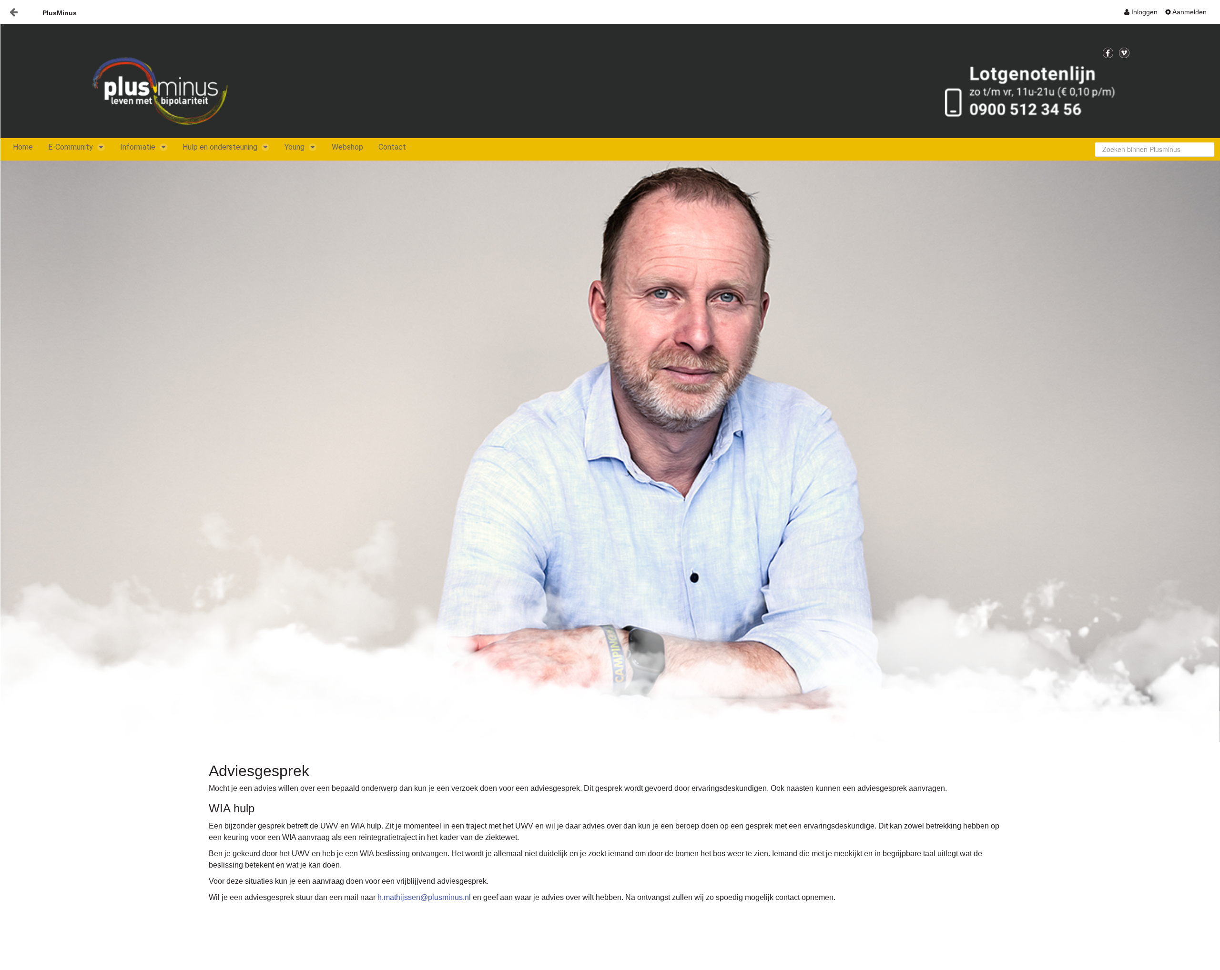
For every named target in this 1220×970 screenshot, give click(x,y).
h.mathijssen (398, 897)
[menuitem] (1140, 12)
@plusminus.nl (445, 897)
